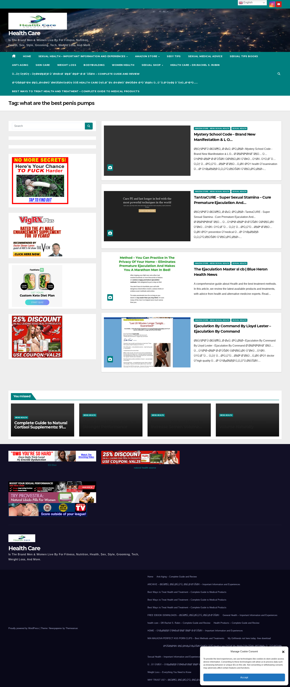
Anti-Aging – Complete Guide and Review (177, 576)
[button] (283, 651)
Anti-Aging (20, 65)
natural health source (145, 467)
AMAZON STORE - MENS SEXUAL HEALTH (212, 128)
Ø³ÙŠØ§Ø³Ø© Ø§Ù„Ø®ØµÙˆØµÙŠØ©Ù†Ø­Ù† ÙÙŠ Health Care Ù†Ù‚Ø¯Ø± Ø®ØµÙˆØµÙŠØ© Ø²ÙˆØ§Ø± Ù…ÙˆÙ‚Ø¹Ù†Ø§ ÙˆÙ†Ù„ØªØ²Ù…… (105, 82)
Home (150, 576)
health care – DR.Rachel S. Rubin (195, 65)
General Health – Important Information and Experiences (250, 615)
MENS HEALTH (21, 417)
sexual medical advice (205, 56)
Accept (244, 677)
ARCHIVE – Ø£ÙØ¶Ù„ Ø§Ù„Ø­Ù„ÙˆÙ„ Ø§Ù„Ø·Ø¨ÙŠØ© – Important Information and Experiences (194, 584)
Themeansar (72, 628)
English (248, 2)
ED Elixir (52, 465)
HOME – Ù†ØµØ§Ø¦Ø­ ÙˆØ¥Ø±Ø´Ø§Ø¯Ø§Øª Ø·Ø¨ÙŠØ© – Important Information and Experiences (195, 630)
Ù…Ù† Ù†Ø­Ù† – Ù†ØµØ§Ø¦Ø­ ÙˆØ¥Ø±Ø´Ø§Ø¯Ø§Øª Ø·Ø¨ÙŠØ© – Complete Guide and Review (75, 73)
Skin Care (43, 65)
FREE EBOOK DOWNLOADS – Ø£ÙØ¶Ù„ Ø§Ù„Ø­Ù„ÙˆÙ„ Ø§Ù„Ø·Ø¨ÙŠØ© (183, 615)
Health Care (24, 33)
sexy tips (174, 56)
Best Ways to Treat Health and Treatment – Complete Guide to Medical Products (75, 91)
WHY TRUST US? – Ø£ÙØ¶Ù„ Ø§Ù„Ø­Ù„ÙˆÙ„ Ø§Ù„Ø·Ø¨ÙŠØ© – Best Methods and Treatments (194, 680)
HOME (27, 56)
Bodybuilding (94, 65)
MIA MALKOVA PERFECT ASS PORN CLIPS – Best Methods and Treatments (186, 638)
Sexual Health (239, 128)
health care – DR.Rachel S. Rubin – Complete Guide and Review (179, 623)
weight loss (66, 65)
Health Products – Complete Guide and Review (236, 623)
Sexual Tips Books (244, 56)
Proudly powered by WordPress (24, 628)
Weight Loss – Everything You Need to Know (169, 672)
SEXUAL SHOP (151, 65)
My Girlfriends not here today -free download (249, 638)
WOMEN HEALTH (123, 65)
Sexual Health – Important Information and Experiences (82, 56)
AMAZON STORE (146, 56)
